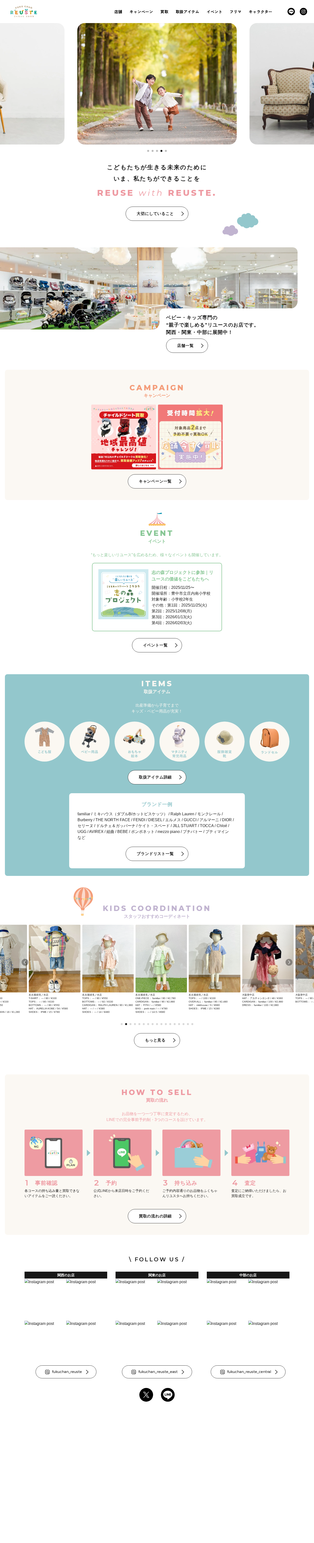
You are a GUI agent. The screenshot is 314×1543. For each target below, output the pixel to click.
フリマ (235, 11)
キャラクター (260, 11)
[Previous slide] (25, 962)
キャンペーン (141, 11)
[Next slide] (289, 962)
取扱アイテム (187, 11)
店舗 (118, 11)
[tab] (148, 151)
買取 (164, 11)
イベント (214, 11)
